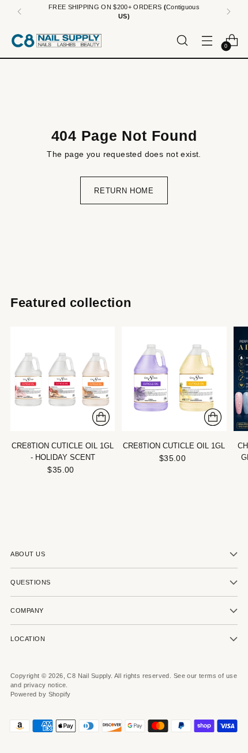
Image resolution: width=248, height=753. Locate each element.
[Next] (228, 11)
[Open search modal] (182, 41)
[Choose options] (101, 417)
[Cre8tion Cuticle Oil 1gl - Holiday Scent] (62, 379)
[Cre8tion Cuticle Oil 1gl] (174, 379)
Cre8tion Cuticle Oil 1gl (174, 445)
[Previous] (19, 11)
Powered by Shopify (40, 694)
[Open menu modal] (207, 41)
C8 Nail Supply (89, 675)
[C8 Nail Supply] (56, 40)
